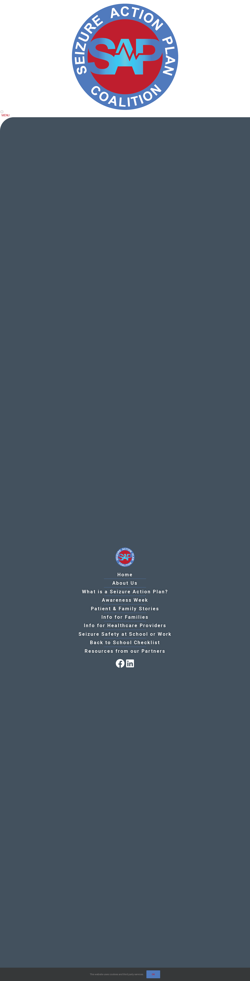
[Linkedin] (130, 663)
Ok (153, 974)
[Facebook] (120, 663)
